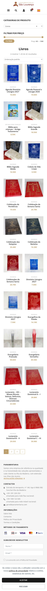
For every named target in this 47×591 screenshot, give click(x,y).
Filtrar (9, 41)
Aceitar (23, 580)
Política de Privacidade (13, 519)
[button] (8, 10)
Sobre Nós (8, 513)
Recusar (23, 586)
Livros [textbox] (21, 26)
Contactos (8, 516)
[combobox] (23, 26)
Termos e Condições (12, 522)
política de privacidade (18, 570)
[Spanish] (38, 10)
